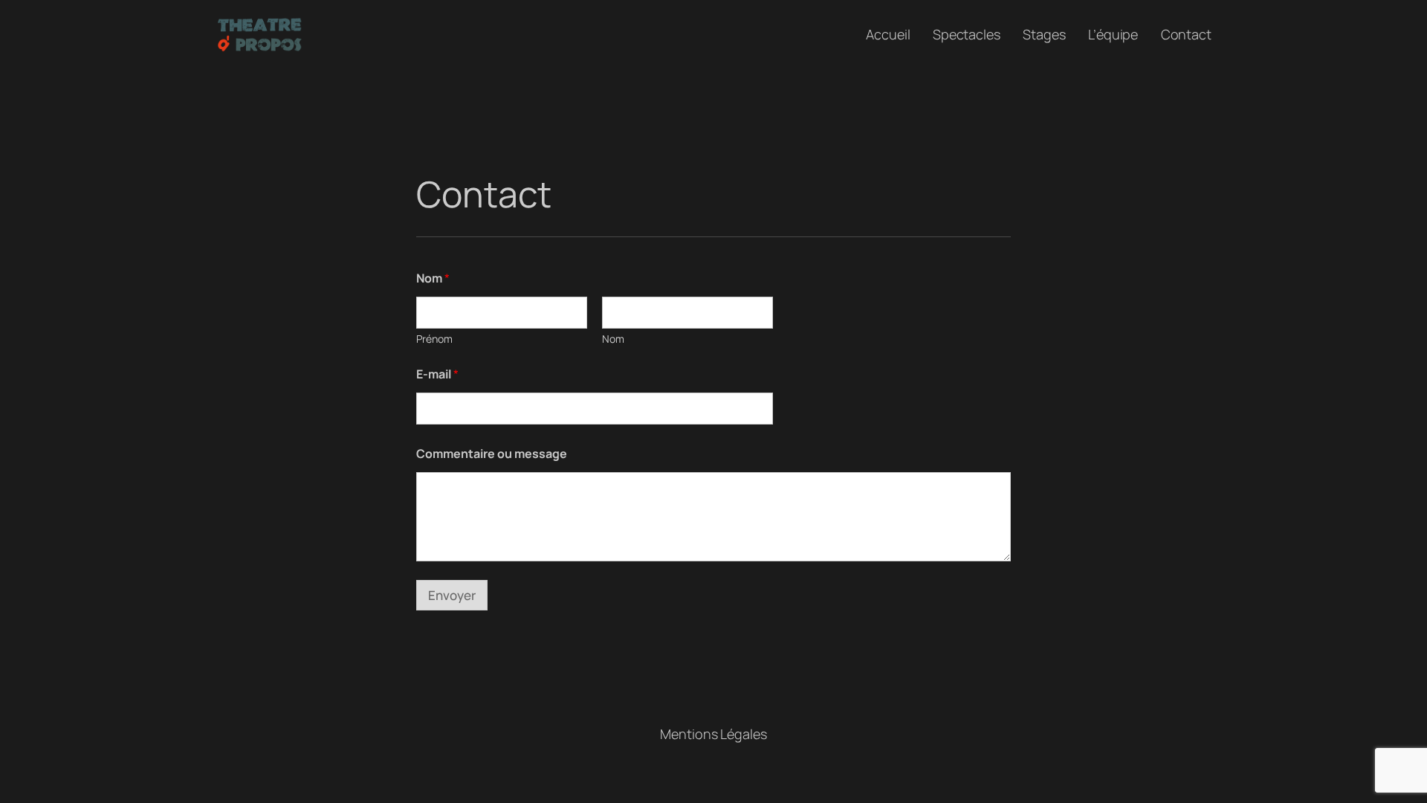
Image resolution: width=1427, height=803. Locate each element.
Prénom (434, 338)
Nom (613, 338)
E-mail (437, 374)
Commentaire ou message (491, 454)
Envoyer (452, 595)
